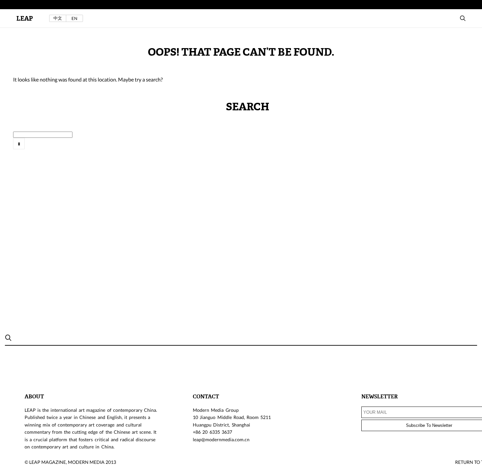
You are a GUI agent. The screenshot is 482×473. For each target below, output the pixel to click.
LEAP (24, 18)
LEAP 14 (313, 147)
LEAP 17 (400, 147)
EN (74, 18)
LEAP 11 (226, 147)
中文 (57, 18)
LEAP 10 (198, 147)
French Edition (71, 147)
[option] (38, 147)
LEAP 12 (255, 147)
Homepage (109, 147)
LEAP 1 (170, 147)
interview (142, 147)
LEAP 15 (342, 147)
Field (39, 147)
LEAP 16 (371, 147)
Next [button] (19, 143)
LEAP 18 (428, 147)
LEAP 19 (457, 147)
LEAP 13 (284, 147)
